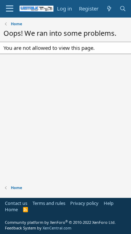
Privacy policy (84, 203)
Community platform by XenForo (60, 222)
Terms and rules (48, 203)
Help (109, 203)
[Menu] (9, 9)
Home (11, 209)
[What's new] (109, 8)
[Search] (123, 8)
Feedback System (20, 227)
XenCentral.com (57, 227)
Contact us (16, 203)
